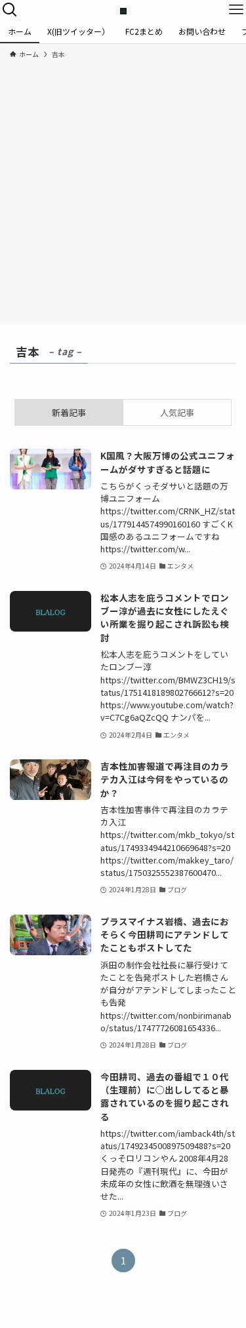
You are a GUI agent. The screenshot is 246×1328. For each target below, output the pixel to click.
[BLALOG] (123, 10)
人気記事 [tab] (177, 412)
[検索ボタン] (10, 10)
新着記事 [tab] (69, 412)
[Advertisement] (123, 189)
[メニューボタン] (236, 10)
